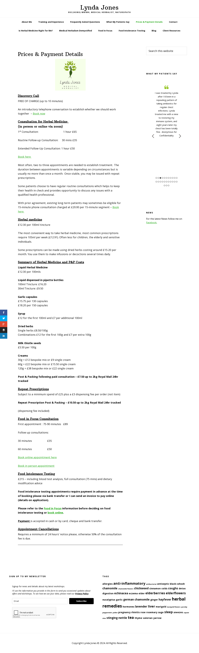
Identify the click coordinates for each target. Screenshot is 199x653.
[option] (166, 111)
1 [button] (156, 178)
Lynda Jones (99, 7)
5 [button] (164, 178)
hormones (128, 606)
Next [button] (180, 136)
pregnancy (124, 612)
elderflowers (176, 593)
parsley (184, 607)
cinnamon (155, 588)
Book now (39, 113)
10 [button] (174, 178)
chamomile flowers (125, 589)
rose (143, 612)
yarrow (157, 618)
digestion (107, 593)
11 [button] (176, 178)
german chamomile (136, 599)
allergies (107, 583)
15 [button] (162, 181)
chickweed (141, 588)
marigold (161, 606)
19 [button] (170, 181)
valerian (148, 618)
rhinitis (135, 612)
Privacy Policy (81, 593)
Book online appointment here (37, 457)
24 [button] (166, 185)
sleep (168, 612)
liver (151, 606)
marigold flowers (173, 607)
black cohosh (177, 583)
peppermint (107, 613)
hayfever (165, 599)
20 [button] (172, 181)
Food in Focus (52, 508)
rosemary (151, 612)
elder (142, 593)
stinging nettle (116, 618)
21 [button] (174, 181)
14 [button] (160, 181)
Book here (24, 156)
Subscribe (81, 601)
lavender (141, 606)
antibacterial (151, 584)
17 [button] (166, 181)
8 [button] (170, 178)
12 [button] (156, 181)
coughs (173, 588)
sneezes (178, 612)
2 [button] (158, 178)
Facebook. (151, 222)
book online (55, 512)
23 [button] (164, 185)
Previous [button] (153, 136)
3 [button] (160, 178)
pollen (115, 613)
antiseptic (163, 583)
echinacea (121, 593)
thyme (138, 618)
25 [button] (168, 185)
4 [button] (162, 178)
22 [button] (176, 181)
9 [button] (172, 178)
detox (182, 588)
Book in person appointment (36, 466)
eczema (133, 593)
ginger (154, 599)
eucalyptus (108, 599)
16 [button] (164, 181)
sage (161, 612)
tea (131, 617)
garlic (119, 599)
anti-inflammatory (129, 583)
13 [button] (158, 181)
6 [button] (166, 178)
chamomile (109, 588)
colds (164, 588)
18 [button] (168, 181)
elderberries (155, 593)
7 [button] (168, 178)
